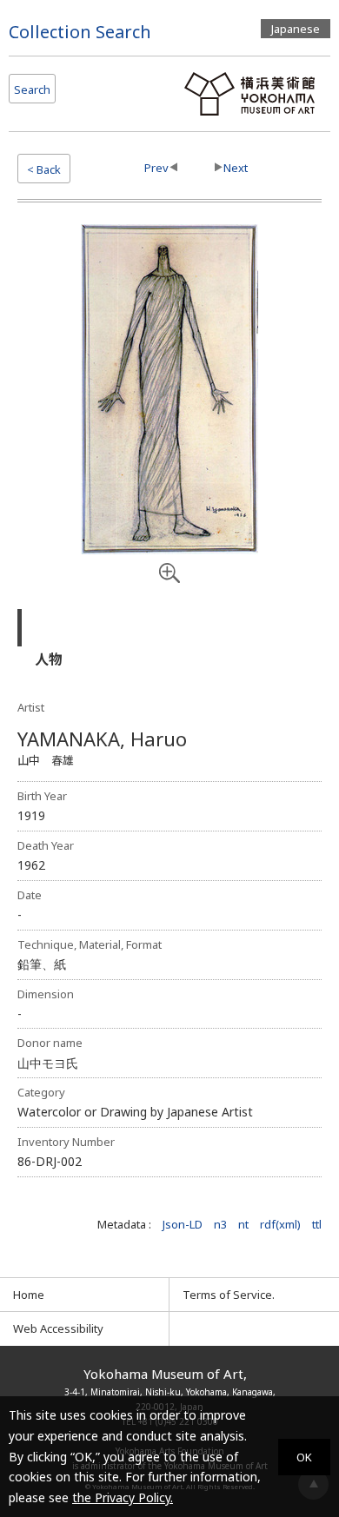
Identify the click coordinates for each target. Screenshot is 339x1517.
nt (243, 1224)
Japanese (295, 28)
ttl (317, 1224)
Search (32, 89)
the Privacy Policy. (122, 1497)
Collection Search (80, 31)
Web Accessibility (58, 1328)
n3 (220, 1224)
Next (235, 168)
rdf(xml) (280, 1224)
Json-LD (183, 1224)
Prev (156, 168)
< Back (44, 169)
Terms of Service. (229, 1294)
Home (28, 1294)
